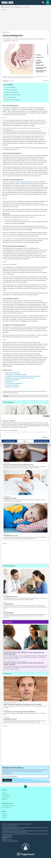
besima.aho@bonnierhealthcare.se (12, 841)
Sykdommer (6, 7)
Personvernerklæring (6, 807)
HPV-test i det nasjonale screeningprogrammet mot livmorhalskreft (22, 376)
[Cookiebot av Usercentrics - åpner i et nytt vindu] (44, 416)
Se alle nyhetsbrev (6, 773)
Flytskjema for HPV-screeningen (13, 383)
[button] (47, 2)
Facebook (4, 815)
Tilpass (24, 441)
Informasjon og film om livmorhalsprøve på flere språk (19, 378)
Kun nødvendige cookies (9, 441)
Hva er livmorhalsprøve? (10, 87)
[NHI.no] (2, 7)
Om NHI (3, 792)
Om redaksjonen (5, 794)
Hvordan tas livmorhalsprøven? (12, 92)
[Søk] (43, 2)
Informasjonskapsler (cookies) (8, 805)
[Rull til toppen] (25, 786)
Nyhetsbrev (4, 813)
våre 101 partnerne (8, 422)
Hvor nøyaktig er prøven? (10, 97)
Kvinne (12, 7)
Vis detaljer (44, 437)
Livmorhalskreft (9, 381)
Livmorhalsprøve (33, 391)
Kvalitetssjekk (46, 80)
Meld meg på (7, 780)
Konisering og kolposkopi (11, 386)
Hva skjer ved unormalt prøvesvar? (12, 99)
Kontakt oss (4, 799)
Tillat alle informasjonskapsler (41, 441)
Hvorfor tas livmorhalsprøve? (11, 89)
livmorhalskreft (6, 109)
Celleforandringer (18, 7)
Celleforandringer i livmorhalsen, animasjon (16, 374)
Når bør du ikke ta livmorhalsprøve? (12, 94)
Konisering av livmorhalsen (12, 385)
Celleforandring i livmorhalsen (12, 372)
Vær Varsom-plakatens (15, 833)
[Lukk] (48, 766)
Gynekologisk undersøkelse (12, 379)
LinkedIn (3, 817)
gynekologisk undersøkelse (26, 181)
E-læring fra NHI (5, 797)
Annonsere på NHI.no (6, 795)
